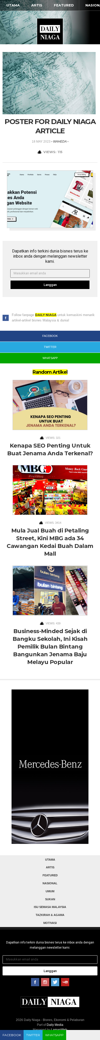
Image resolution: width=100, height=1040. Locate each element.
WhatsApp (54, 1035)
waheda (60, 141)
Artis (36, 5)
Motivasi (50, 922)
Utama (13, 5)
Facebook (12, 1035)
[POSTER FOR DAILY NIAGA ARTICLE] (49, 83)
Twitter (33, 1035)
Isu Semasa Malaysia (50, 906)
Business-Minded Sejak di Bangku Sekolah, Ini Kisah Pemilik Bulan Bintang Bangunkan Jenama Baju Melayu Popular (50, 647)
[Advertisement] (50, 773)
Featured (64, 5)
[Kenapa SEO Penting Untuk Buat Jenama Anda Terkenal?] (50, 406)
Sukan (50, 899)
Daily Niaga (50, 31)
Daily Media (55, 1025)
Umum (50, 891)
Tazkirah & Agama (50, 914)
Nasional (50, 883)
